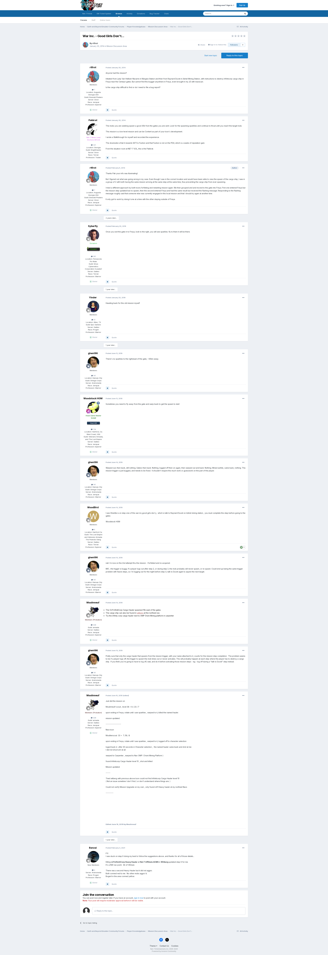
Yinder (93, 297)
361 (94, 256)
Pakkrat (93, 120)
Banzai (93, 847)
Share (202, 45)
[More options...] (243, 67)
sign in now (138, 898)
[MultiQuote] (107, 110)
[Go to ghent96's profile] (93, 362)
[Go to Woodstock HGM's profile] (93, 407)
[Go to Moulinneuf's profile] (93, 611)
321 (94, 145)
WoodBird (93, 507)
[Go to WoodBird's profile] (93, 516)
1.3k (94, 429)
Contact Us (164, 946)
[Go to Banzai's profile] (93, 857)
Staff (93, 20)
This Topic (235, 13)
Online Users (105, 20)
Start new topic (210, 55)
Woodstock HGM (92, 398)
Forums (83, 20)
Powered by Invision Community (164, 951)
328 (94, 625)
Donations (141, 14)
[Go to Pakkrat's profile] (93, 129)
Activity (129, 14)
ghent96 (93, 353)
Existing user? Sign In (223, 5)
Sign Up (242, 5)
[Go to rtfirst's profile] (85, 45)
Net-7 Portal (87, 14)
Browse (119, 14)
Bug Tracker (155, 14)
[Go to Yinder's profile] (93, 306)
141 (94, 376)
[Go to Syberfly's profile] (93, 235)
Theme (153, 946)
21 (94, 320)
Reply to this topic (235, 55)
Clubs (166, 14)
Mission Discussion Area (117, 46)
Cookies (174, 946)
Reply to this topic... (104, 911)
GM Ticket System (104, 14)
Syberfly (93, 226)
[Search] (245, 14)
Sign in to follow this (218, 45)
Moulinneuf (92, 602)
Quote (114, 110)
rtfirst (95, 43)
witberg (140, 613)
